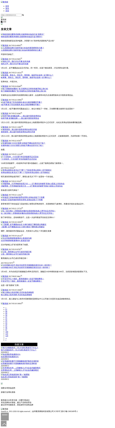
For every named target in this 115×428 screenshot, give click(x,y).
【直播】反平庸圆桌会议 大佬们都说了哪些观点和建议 (22, 227)
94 (6, 324)
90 (6, 316)
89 (6, 314)
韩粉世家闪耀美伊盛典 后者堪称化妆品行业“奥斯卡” (21, 37)
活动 (7, 11)
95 (6, 326)
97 (6, 330)
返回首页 (5, 414)
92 (6, 320)
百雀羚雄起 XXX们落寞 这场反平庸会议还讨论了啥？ (22, 145)
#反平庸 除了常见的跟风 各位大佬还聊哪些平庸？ (20, 105)
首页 (7, 6)
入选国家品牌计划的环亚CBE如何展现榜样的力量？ (21, 50)
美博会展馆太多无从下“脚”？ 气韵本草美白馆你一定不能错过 (25, 172)
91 (6, 318)
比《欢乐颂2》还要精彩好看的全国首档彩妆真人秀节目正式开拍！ (27, 213)
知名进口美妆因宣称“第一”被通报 (14, 377)
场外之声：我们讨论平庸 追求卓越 (14, 64)
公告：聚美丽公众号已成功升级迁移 (15, 254)
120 (6, 336)
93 (6, 322)
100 (6, 332)
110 (6, 334)
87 (6, 310)
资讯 (7, 8)
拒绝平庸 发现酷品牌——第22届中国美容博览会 (20, 118)
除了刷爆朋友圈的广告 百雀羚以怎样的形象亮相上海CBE (23, 91)
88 (6, 312)
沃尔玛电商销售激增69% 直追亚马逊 (15, 240)
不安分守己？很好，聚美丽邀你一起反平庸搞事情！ (21, 281)
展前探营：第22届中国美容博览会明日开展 (18, 132)
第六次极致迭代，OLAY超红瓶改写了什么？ (18, 350)
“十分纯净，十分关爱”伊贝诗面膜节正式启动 (19, 159)
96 (6, 328)
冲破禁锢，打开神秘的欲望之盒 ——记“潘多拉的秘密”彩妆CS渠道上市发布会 (32, 186)
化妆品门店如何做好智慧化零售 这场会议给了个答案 (22, 200)
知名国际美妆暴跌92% (10, 357)
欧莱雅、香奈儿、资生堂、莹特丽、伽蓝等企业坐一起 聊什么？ (26, 77)
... (6, 338)
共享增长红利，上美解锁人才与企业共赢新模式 (20, 370)
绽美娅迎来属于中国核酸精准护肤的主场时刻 (19, 363)
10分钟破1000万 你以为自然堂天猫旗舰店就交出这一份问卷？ (25, 267)
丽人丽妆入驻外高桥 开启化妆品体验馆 (16, 295)
